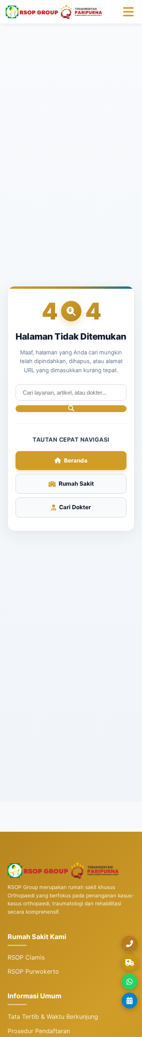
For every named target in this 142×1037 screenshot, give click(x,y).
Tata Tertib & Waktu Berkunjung (53, 1016)
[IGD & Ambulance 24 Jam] (129, 963)
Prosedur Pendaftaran (39, 1031)
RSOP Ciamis (26, 957)
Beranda (75, 460)
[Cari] (71, 408)
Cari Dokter (75, 507)
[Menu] (128, 12)
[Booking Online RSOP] (129, 1001)
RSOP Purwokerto (33, 971)
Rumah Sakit (76, 483)
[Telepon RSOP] (129, 944)
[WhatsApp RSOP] (129, 982)
